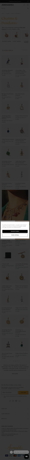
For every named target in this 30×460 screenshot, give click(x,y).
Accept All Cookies (15, 231)
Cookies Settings (15, 235)
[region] (15, 230)
